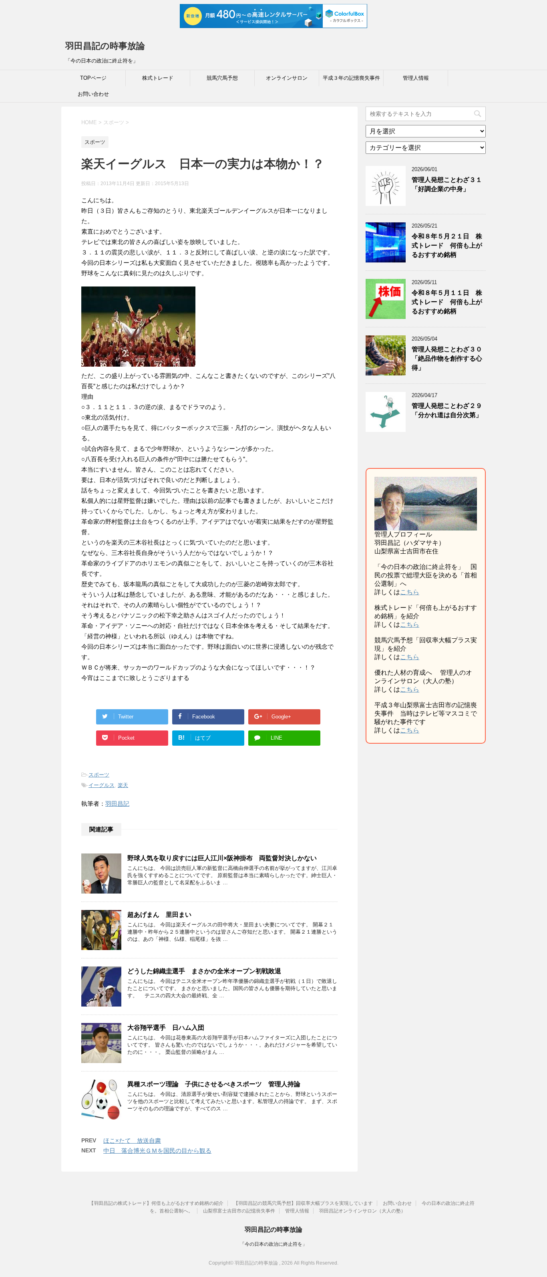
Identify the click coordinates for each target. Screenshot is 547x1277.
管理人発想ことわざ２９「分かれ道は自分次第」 (447, 410)
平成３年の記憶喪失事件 (351, 78)
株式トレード (157, 78)
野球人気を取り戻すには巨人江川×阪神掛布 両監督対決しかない (222, 858)
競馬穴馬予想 (222, 78)
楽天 (123, 785)
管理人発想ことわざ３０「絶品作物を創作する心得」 (447, 358)
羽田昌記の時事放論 (105, 46)
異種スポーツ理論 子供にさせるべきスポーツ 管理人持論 (213, 1084)
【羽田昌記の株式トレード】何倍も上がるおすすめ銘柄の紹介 (156, 1203)
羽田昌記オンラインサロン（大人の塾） (362, 1211)
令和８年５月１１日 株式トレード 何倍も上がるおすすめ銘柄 (447, 302)
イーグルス (101, 785)
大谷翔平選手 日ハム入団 (165, 1027)
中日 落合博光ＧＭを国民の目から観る (157, 1150)
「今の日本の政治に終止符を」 (273, 1244)
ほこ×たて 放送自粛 (132, 1140)
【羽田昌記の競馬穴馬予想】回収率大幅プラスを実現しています (303, 1203)
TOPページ (93, 78)
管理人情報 (416, 78)
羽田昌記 (117, 803)
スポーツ (98, 775)
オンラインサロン (287, 78)
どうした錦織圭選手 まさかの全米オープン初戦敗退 (204, 971)
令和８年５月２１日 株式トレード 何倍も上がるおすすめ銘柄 (447, 245)
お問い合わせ (93, 94)
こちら (409, 592)
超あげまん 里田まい (159, 914)
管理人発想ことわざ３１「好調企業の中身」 (447, 184)
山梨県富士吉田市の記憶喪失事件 (239, 1211)
